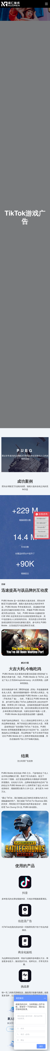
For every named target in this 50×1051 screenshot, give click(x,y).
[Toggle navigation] (46, 4)
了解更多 (13, 1029)
